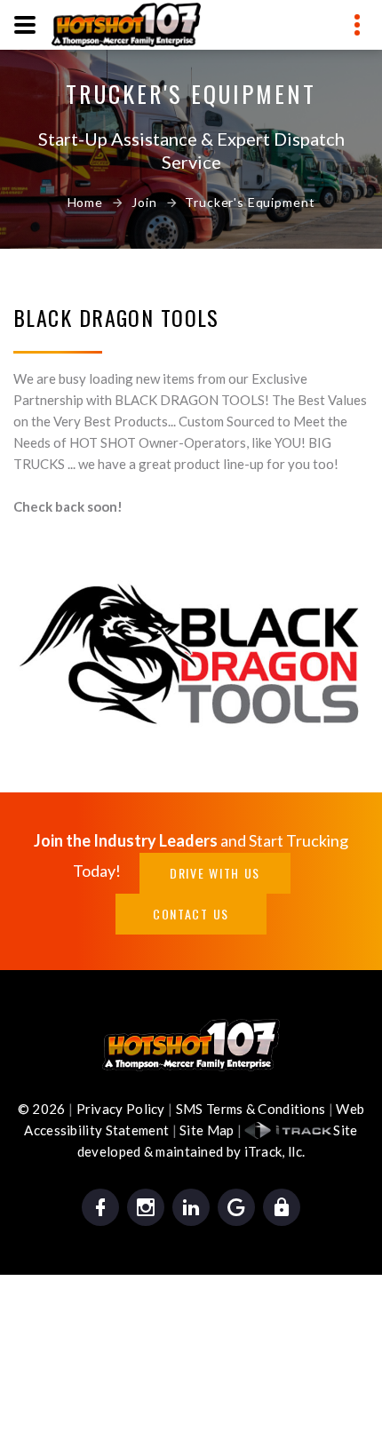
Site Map (206, 1130)
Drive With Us (215, 872)
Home (85, 202)
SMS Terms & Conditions (251, 1109)
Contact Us (191, 913)
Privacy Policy (120, 1109)
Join (143, 202)
